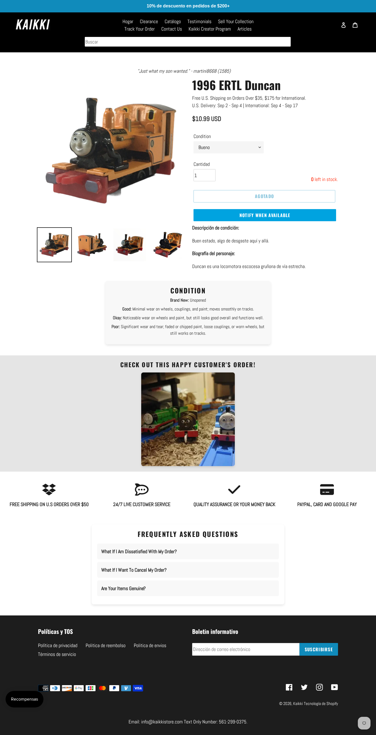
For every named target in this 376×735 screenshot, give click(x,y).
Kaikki (298, 703)
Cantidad (202, 164)
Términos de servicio (57, 654)
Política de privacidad (57, 645)
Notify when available (264, 215)
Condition (202, 136)
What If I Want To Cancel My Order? (134, 570)
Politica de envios (150, 645)
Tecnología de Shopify (321, 703)
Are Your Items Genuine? (123, 588)
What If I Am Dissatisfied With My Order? (139, 551)
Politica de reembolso (106, 645)
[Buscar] (330, 27)
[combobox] (188, 42)
